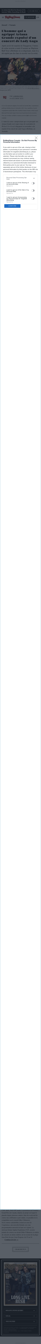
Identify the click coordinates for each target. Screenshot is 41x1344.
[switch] (33, 183)
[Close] (37, 139)
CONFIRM (12, 206)
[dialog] (20, 672)
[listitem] (20, 178)
